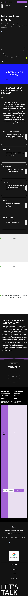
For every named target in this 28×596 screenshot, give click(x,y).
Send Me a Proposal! (19, 490)
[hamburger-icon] (25, 6)
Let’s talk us (14, 377)
